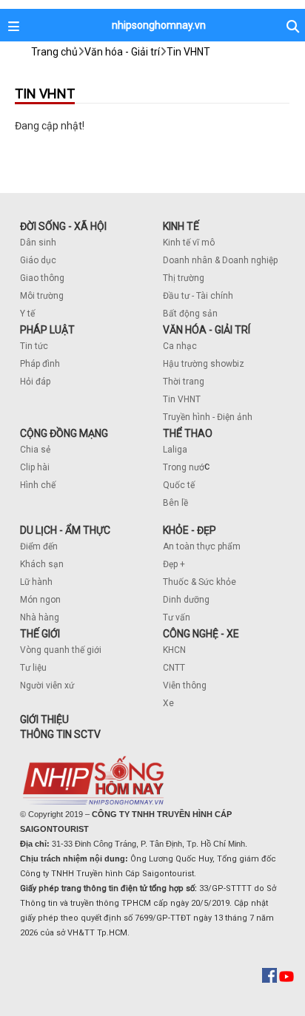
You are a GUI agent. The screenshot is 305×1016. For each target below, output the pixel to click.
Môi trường (42, 296)
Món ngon (40, 600)
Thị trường (183, 278)
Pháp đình (40, 364)
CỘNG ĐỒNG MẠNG (64, 433)
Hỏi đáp (35, 381)
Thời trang (183, 381)
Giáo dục (38, 260)
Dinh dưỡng (186, 600)
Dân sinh (38, 242)
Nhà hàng (39, 617)
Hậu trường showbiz (203, 364)
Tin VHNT (182, 399)
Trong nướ (183, 467)
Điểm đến (39, 546)
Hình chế (38, 485)
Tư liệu (33, 668)
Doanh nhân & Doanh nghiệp (220, 260)
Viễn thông (185, 685)
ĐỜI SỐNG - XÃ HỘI (63, 226)
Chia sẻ (35, 449)
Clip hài (35, 467)
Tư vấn (176, 617)
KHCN (174, 650)
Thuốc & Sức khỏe (199, 582)
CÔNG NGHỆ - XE (201, 634)
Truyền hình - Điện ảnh (207, 417)
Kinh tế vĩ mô (189, 242)
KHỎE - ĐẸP (189, 530)
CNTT (174, 668)
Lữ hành (36, 582)
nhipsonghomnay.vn (159, 25)
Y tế (27, 313)
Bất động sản (190, 313)
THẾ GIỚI (40, 634)
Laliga (175, 449)
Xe (168, 703)
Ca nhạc (180, 346)
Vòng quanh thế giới (60, 650)
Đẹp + (174, 564)
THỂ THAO (187, 433)
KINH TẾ (181, 226)
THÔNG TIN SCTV (60, 734)
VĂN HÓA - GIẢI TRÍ (206, 330)
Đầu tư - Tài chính (198, 296)
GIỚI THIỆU (44, 719)
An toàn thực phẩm (202, 546)
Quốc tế (179, 485)
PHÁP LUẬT (47, 330)
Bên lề (175, 503)
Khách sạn (42, 564)
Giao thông (42, 278)
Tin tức (34, 346)
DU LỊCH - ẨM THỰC (65, 530)
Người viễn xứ (47, 685)
